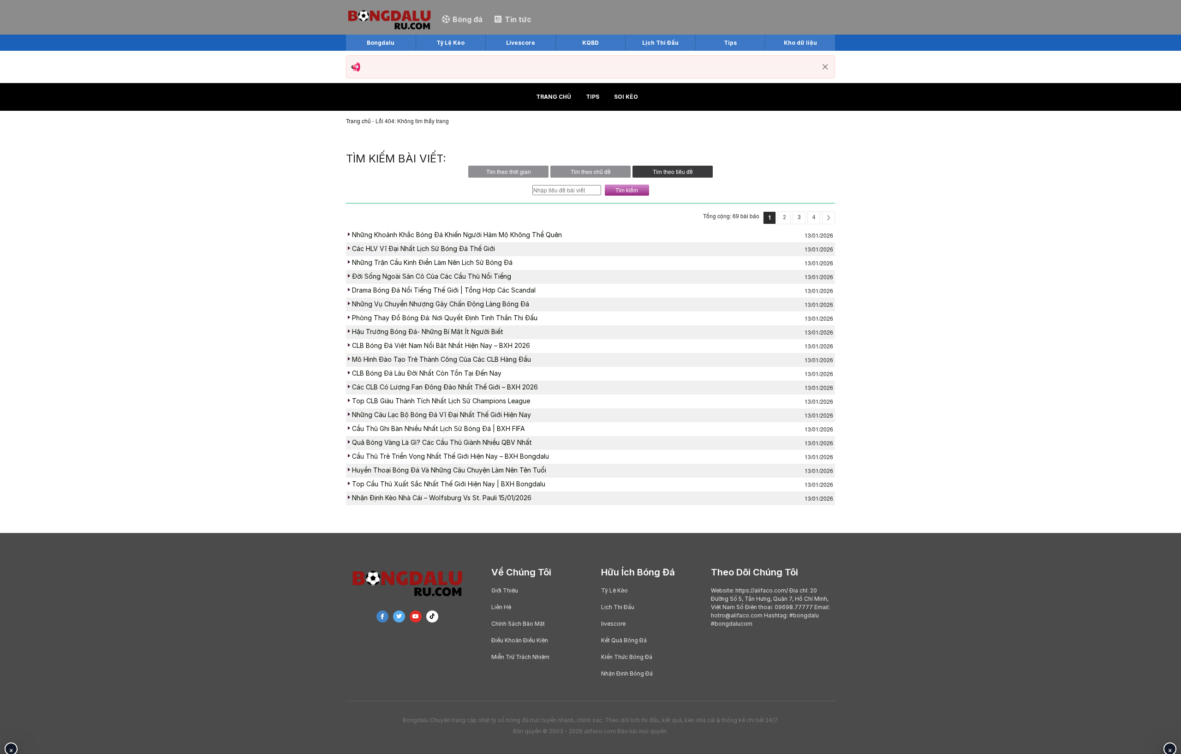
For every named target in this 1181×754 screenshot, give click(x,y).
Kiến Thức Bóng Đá (626, 656)
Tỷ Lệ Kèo (614, 590)
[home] (389, 19)
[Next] (828, 217)
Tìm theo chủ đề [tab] (591, 171)
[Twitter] (399, 616)
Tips (592, 96)
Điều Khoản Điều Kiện (519, 640)
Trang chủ (553, 96)
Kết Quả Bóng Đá (624, 640)
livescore (613, 623)
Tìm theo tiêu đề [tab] (673, 171)
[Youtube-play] (416, 616)
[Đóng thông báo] (825, 67)
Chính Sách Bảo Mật (518, 623)
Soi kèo (626, 96)
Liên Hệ (501, 607)
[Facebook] (382, 616)
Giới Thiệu (504, 590)
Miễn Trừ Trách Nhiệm (520, 656)
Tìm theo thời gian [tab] (508, 171)
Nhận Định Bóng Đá (627, 673)
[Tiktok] (432, 616)
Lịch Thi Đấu (617, 607)
